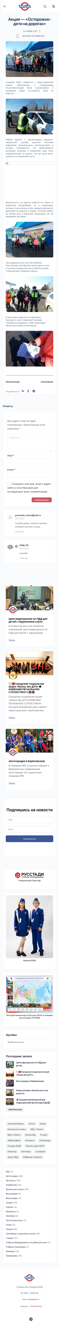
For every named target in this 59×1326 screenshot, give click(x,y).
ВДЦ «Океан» (14, 1135)
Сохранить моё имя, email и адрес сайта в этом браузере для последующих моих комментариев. (29, 487)
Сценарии (40, 1151)
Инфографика (14, 1140)
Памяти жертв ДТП (35, 1146)
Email (11, 469)
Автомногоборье (16, 1123)
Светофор (26, 1151)
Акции (43, 1123)
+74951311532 (35, 1306)
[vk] (31, 1319)
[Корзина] (53, 6)
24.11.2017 (20, 518)
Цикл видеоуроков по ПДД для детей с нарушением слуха (28, 620)
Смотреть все (15, 1110)
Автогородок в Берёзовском (27, 761)
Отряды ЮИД (14, 1146)
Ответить (19, 531)
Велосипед (30, 1135)
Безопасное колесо (17, 1129)
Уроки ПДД (13, 1157)
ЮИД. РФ (23, 545)
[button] (22, 391)
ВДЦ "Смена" (37, 1129)
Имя (10, 455)
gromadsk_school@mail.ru (28, 515)
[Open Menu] (4, 6)
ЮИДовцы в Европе (32, 1157)
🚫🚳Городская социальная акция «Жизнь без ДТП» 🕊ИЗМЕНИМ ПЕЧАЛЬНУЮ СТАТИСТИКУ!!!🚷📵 (26, 688)
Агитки (31, 1123)
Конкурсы (30, 1140)
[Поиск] (45, 6)
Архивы (11, 1035)
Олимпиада (44, 1140)
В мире (43, 1135)
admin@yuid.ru (33, 1299)
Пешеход (12, 1151)
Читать (12, 640)
